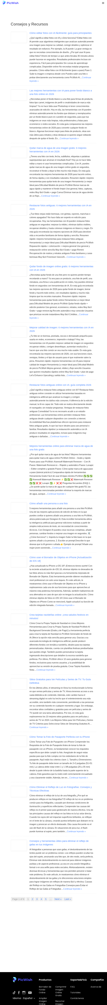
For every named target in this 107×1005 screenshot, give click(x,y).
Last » (68, 899)
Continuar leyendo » (69, 138)
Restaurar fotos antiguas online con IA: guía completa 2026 (60, 385)
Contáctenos (77, 998)
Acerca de (96, 986)
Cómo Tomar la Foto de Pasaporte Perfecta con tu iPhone (59, 737)
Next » (58, 899)
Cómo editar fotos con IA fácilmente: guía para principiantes (60, 33)
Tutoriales (75, 992)
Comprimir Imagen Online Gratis (60, 991)
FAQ (72, 986)
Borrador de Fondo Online (45, 989)
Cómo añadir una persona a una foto (48, 503)
